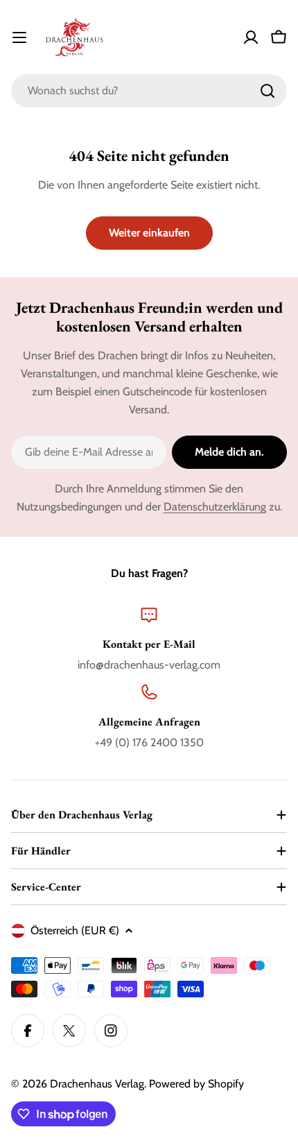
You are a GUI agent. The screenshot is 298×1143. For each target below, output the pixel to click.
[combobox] (149, 91)
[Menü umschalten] (19, 37)
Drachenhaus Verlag (97, 1083)
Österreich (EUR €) (74, 930)
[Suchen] (267, 91)
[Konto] (251, 37)
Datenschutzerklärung (215, 506)
